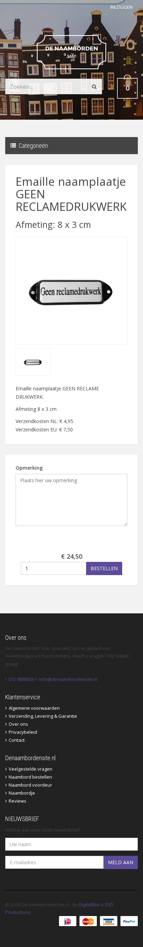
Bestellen (104, 568)
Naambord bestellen (30, 777)
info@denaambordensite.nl (68, 679)
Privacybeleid (23, 732)
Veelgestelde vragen (30, 769)
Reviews (17, 801)
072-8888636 (21, 679)
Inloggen (121, 7)
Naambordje (22, 793)
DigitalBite (89, 904)
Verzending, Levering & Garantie (43, 716)
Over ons (18, 724)
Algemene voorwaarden (34, 708)
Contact (17, 740)
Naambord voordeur (30, 785)
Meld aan (120, 862)
